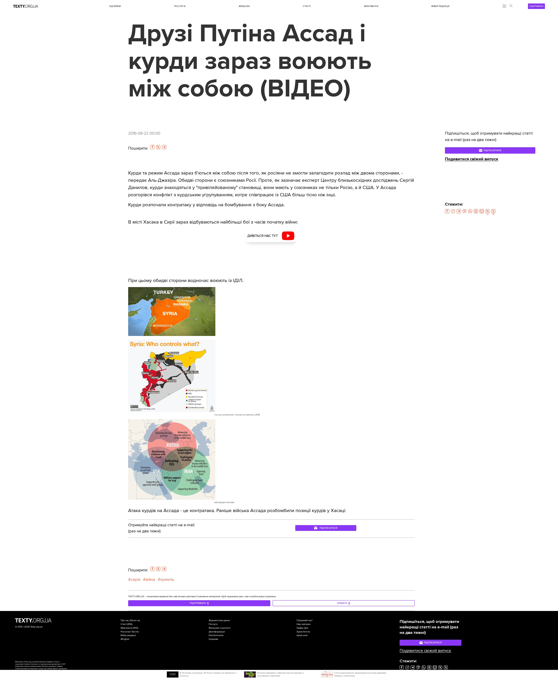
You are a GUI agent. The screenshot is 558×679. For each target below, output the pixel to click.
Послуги (213, 624)
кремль (167, 579)
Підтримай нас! (304, 620)
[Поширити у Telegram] (164, 147)
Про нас (125, 620)
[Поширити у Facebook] (152, 147)
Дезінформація (217, 631)
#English (125, 639)
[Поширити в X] (158, 147)
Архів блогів (303, 631)
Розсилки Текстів (130, 631)
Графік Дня (302, 627)
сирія (135, 579)
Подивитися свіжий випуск (471, 159)
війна (150, 579)
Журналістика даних (219, 620)
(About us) (135, 620)
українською (36, 666)
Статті (124, 624)
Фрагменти (126, 627)
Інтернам (213, 639)
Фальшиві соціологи (219, 627)
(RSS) (129, 624)
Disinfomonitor (216, 635)
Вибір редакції (128, 635)
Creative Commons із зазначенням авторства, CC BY (45, 664)
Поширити (138, 148)
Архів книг (302, 635)
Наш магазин (304, 624)
